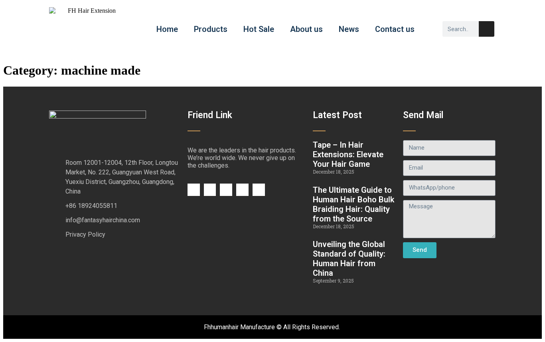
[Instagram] (242, 190)
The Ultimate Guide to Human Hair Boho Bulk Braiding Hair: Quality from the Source (353, 204)
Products (210, 29)
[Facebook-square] (194, 190)
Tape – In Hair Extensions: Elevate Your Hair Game (348, 154)
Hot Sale (258, 29)
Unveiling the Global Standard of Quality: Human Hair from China (349, 258)
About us (306, 29)
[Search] (486, 29)
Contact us (395, 29)
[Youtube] (226, 190)
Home (167, 29)
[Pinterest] (259, 190)
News (349, 29)
